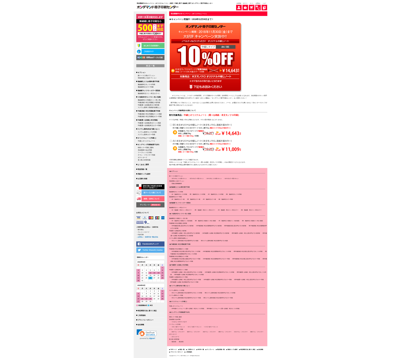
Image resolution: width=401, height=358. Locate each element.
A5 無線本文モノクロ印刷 (215, 194)
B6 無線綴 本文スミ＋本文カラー (251, 210)
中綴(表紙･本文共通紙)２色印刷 (149, 102)
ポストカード (142, 157)
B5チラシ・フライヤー (225, 332)
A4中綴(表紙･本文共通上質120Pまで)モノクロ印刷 (186, 251)
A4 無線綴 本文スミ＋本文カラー (182, 210)
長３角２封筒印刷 (144, 160)
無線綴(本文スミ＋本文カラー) (148, 93)
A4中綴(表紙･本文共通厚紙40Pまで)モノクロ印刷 (217, 251)
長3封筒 (174, 341)
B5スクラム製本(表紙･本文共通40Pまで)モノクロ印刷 (220, 293)
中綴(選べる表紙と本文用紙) (148, 120)
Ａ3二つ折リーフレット (178, 327)
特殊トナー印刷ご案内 (146, 147)
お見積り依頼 (142, 178)
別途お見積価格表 (177, 183)
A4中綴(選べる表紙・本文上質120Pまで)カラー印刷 (186, 279)
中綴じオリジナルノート (146, 141)
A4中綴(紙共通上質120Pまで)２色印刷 (182, 226)
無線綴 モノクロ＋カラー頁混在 (149, 90)
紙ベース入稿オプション (146, 75)
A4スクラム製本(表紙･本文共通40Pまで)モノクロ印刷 (187, 293)
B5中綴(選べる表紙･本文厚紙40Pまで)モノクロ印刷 (189, 274)
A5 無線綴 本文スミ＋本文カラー (228, 210)
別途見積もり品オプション (147, 78)
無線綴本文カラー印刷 (146, 87)
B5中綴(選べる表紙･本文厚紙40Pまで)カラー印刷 (184, 282)
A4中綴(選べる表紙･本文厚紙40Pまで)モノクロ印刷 (219, 272)
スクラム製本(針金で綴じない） (149, 129)
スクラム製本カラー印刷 (146, 134)
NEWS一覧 (201, 349)
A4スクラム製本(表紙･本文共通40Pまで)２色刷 (185, 240)
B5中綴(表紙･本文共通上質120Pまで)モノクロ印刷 (248, 251)
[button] (146, 334)
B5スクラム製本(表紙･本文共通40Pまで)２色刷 (214, 240)
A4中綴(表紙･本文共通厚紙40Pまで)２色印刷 (209, 226)
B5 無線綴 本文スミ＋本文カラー (205, 210)
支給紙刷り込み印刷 (145, 150)
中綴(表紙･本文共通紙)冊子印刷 (149, 111)
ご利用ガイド (191, 349)
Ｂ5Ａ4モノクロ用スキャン (179, 178)
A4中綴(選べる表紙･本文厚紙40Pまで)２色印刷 (215, 233)
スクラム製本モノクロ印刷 (147, 132)
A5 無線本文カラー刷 (209, 199)
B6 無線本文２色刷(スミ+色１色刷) (252, 220)
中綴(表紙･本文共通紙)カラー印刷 (150, 116)
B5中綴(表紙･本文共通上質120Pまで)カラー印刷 (246, 259)
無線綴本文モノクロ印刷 (146, 84)
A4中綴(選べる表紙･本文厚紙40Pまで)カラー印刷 (218, 279)
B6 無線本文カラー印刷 (226, 199)
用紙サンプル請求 (144, 174)
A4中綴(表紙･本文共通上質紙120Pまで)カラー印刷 (186, 259)
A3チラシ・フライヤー (178, 332)
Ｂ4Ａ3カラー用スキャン (232, 178)
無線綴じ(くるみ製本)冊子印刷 (148, 81)
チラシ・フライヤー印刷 (146, 155)
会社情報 (141, 324)
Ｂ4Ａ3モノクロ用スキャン (214, 178)
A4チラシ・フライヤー (209, 332)
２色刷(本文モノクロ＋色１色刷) (149, 97)
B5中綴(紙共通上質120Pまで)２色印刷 (235, 226)
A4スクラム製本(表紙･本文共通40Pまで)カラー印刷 (186, 298)
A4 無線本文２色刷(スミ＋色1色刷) (182, 220)
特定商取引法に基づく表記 (147, 310)
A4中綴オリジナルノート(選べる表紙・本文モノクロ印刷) (188, 308)
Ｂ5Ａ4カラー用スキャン (197, 178)
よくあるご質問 (143, 164)
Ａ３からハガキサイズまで (179, 322)
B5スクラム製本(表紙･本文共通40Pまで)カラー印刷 (218, 298)
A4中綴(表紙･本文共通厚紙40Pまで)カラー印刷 (216, 259)
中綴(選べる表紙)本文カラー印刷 (149, 125)
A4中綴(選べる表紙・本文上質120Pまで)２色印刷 (186, 233)
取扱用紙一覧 (142, 169)
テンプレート (210, 349)
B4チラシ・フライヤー (193, 332)
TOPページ (173, 349)
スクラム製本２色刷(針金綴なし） (150, 107)
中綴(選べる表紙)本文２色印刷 (148, 105)
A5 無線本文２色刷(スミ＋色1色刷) (229, 220)
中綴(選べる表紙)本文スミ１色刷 (149, 123)
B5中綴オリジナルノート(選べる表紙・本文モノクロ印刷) (223, 308)
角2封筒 (181, 341)
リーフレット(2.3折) (145, 152)
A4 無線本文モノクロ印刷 (179, 194)
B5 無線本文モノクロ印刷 (197, 194)
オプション (142, 72)
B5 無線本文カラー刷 (193, 199)
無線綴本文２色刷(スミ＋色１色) (149, 100)
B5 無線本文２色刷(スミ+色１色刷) (205, 220)
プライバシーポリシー (146, 320)
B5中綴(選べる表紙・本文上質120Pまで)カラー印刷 (249, 279)
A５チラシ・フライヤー (241, 332)
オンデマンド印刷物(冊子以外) (148, 144)
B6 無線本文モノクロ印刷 (234, 194)
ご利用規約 (142, 315)
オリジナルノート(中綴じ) (147, 138)
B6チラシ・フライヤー (257, 332)
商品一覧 (182, 349)
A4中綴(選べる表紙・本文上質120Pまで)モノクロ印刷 (187, 272)
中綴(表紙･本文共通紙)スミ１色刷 (150, 114)
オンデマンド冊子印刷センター (182, 355)
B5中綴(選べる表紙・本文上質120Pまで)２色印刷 (246, 233)
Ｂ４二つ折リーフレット (195, 327)
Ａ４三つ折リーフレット (211, 327)
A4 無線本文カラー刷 (178, 199)
